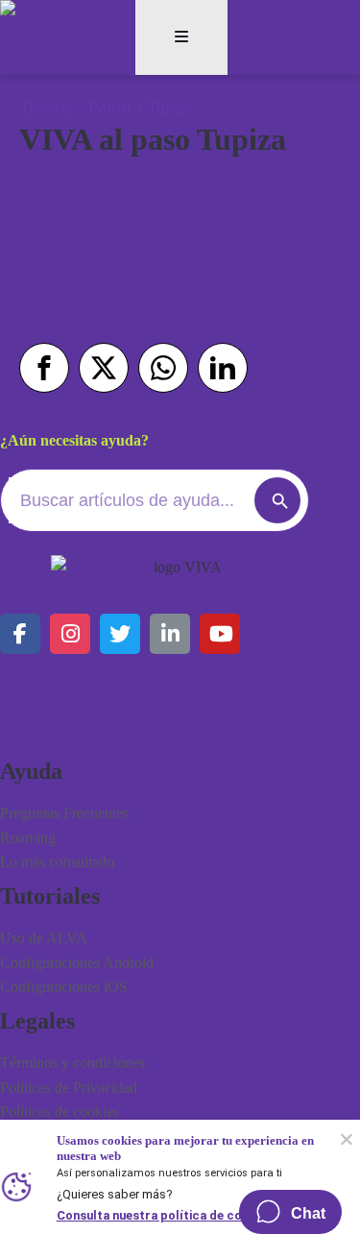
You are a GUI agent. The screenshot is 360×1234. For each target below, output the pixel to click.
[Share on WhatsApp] (163, 368)
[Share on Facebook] (44, 368)
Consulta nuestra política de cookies (165, 1214)
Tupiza (170, 107)
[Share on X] (104, 368)
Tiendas (46, 107)
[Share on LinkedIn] (223, 368)
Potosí (110, 107)
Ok (345, 1139)
